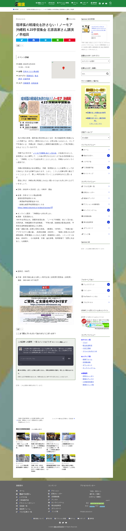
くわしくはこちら (95, 123)
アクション (55, 491)
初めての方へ (88, 155)
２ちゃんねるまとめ (90, 351)
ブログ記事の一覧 (25, 512)
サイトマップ (88, 173)
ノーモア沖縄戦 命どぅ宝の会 (44, 153)
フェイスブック (89, 284)
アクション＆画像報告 (91, 204)
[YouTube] (106, 3)
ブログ (85, 342)
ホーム (86, 150)
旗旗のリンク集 (88, 385)
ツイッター (87, 290)
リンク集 (87, 234)
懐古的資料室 (88, 222)
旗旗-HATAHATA (59, 527)
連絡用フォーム (24, 509)
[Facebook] (100, 3)
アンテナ (54, 499)
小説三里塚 (87, 348)
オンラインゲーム (90, 210)
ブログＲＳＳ (88, 302)
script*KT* (108, 500)
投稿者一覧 (24, 506)
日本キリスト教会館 (31, 71)
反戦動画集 (87, 216)
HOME (17, 9)
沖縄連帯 (26, 83)
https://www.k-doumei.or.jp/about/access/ (34, 207)
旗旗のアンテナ (89, 198)
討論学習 (26, 78)
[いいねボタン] (18, 45)
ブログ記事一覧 (89, 186)
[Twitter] (103, 3)
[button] (63, 68)
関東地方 (30, 75)
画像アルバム (87, 359)
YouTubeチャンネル (90, 296)
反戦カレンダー (89, 192)
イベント (22, 9)
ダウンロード (88, 228)
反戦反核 (34, 83)
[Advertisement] (45, 399)
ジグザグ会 (87, 161)
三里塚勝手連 (89, 167)
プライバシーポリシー (27, 503)
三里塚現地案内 (88, 382)
